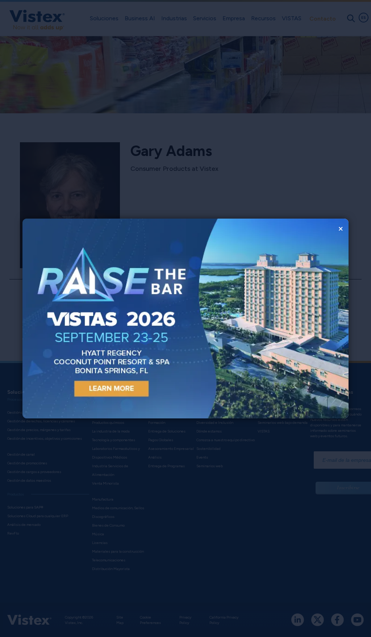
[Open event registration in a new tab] (104, 319)
